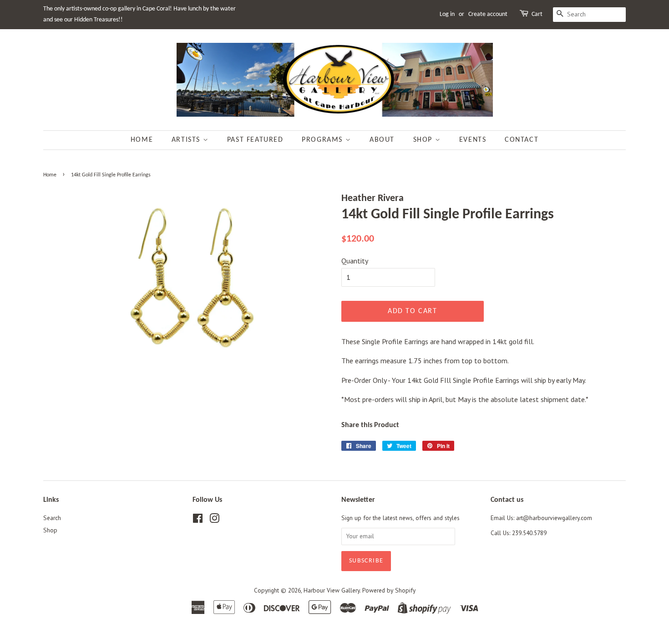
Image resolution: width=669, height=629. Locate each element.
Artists (187, 140)
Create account (487, 14)
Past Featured (255, 140)
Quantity (354, 260)
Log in (447, 14)
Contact (521, 140)
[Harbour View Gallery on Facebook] (198, 520)
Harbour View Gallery (332, 590)
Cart (537, 14)
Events (473, 140)
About (382, 140)
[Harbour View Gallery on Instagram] (214, 520)
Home (142, 140)
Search (52, 518)
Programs (323, 140)
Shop (424, 140)
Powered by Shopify (389, 590)
